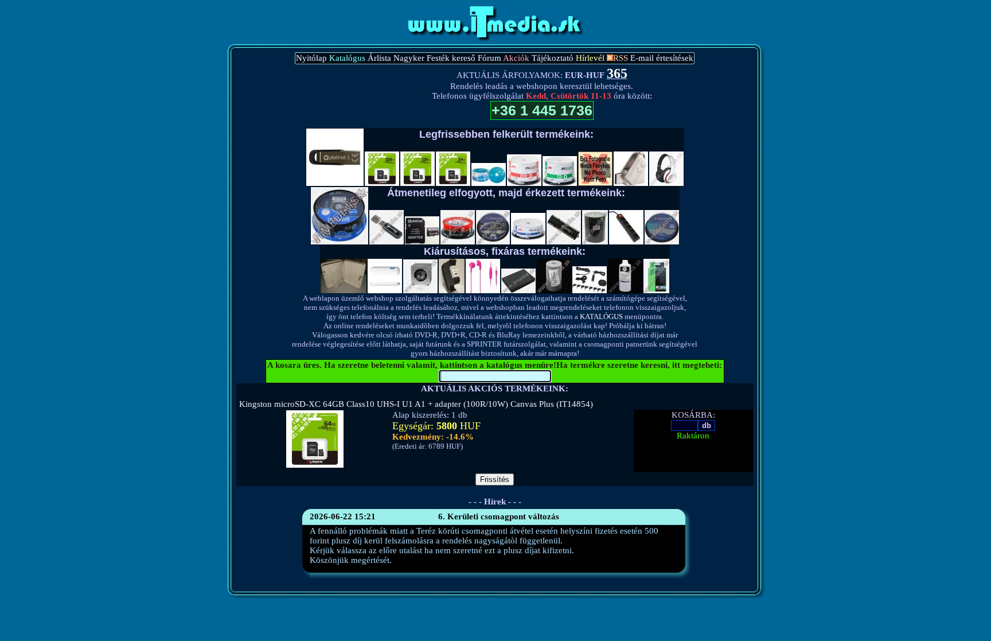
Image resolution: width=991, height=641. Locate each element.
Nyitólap (311, 58)
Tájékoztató (552, 58)
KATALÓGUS (601, 316)
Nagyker (408, 58)
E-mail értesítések (661, 58)
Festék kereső (451, 58)
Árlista (379, 58)
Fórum (489, 58)
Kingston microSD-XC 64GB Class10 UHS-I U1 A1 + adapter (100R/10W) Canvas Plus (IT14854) (416, 404)
